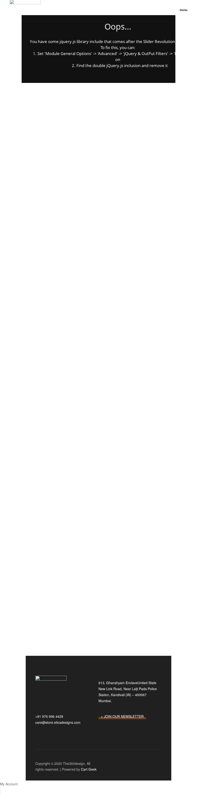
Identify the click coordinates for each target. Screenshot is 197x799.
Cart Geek (88, 769)
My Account (9, 783)
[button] (181, 9)
